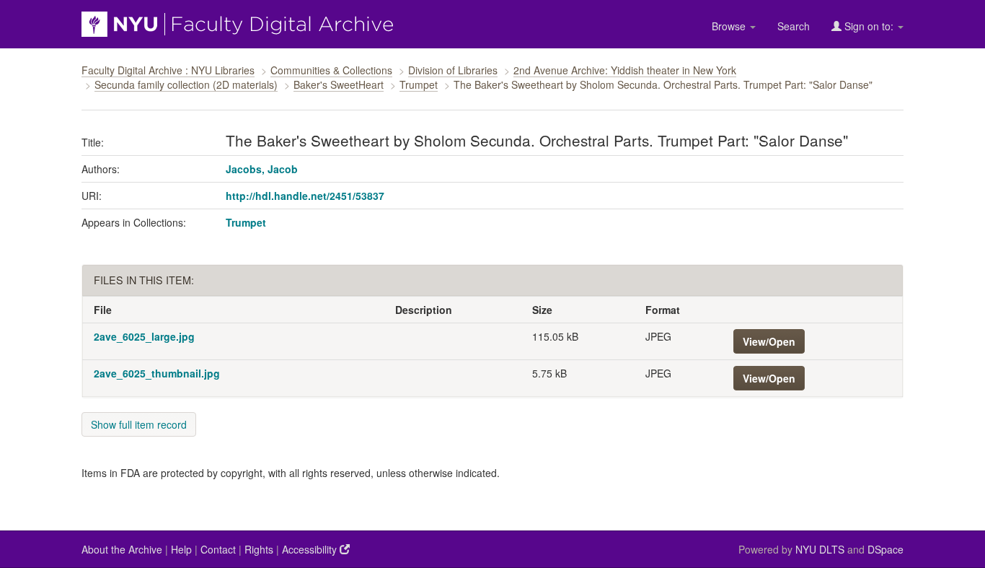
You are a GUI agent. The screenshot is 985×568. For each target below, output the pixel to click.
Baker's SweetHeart (338, 84)
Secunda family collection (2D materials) (186, 84)
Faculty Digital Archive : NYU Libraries (168, 70)
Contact (218, 549)
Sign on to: (869, 26)
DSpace (885, 549)
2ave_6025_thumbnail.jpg (157, 373)
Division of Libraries (453, 70)
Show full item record (139, 424)
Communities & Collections (331, 70)
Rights (258, 549)
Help (181, 549)
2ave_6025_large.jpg (144, 336)
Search (793, 26)
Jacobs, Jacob (262, 169)
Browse (730, 26)
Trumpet (418, 84)
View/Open (769, 341)
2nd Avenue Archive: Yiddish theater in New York (624, 70)
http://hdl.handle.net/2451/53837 (305, 195)
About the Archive (121, 549)
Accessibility (311, 549)
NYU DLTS (819, 549)
